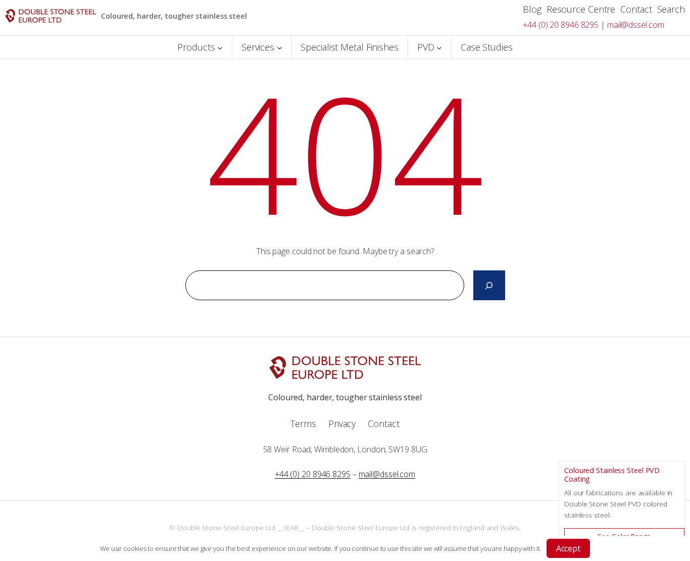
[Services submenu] (279, 47)
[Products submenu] (220, 47)
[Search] (489, 285)
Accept (568, 548)
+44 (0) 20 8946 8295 (561, 24)
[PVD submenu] (439, 47)
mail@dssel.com (635, 24)
